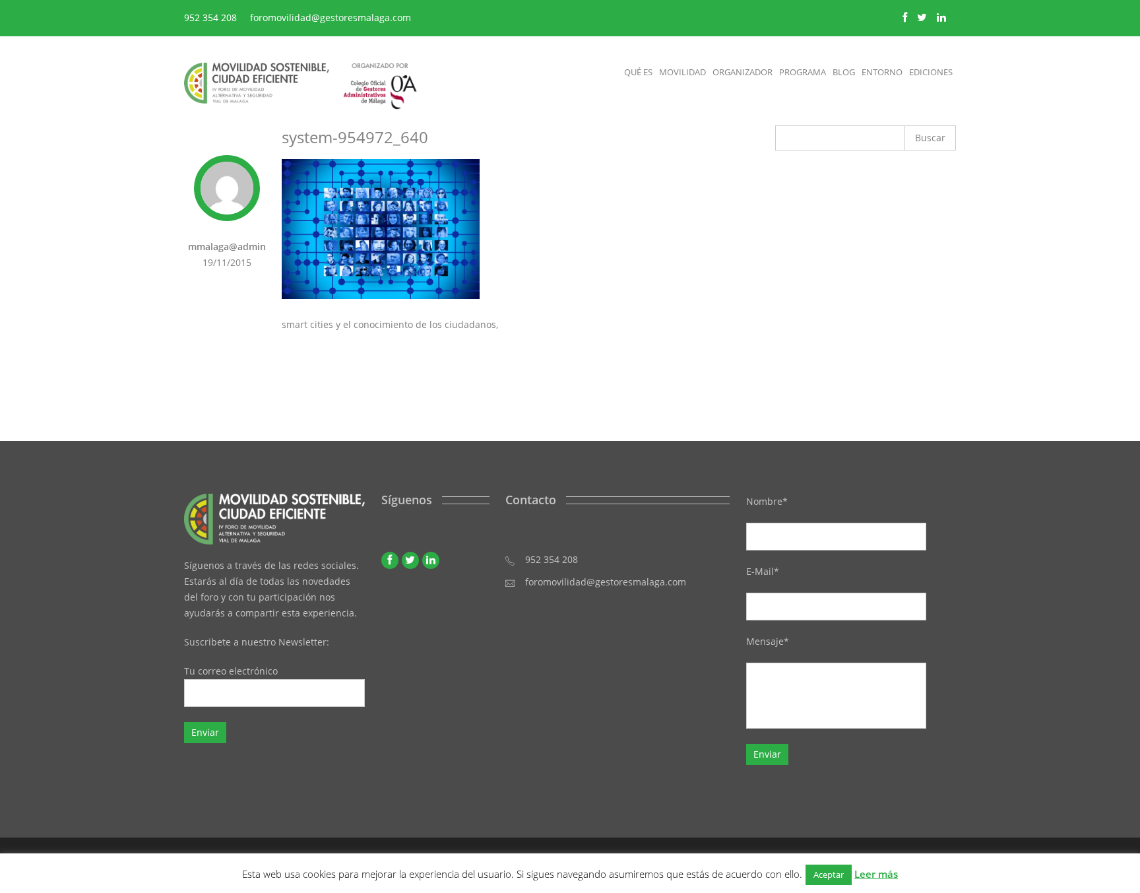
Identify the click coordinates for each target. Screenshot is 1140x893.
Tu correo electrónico (231, 671)
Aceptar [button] (828, 874)
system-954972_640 (355, 137)
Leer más (876, 873)
